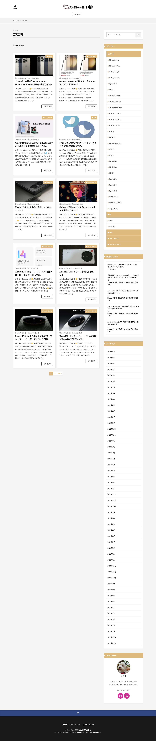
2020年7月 (111, 596)
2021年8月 (111, 518)
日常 (95, 117)
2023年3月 (111, 411)
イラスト (112, 227)
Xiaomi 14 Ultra (114, 66)
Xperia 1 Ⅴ (49, 182)
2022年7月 (111, 453)
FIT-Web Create (75, 733)
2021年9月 (111, 512)
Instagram (77, 14)
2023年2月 (111, 417)
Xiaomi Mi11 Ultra (115, 107)
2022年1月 (111, 488)
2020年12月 (111, 566)
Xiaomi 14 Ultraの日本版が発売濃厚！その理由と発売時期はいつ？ (123, 307)
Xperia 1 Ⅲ (113, 185)
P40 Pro (112, 155)
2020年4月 (111, 613)
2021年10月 (111, 506)
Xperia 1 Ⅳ (113, 179)
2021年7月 (111, 524)
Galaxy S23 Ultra (91, 182)
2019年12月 (111, 637)
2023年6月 (111, 393)
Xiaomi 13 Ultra (48, 246)
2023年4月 (111, 405)
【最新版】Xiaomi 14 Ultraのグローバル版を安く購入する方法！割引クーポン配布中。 (123, 276)
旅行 (110, 221)
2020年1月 (111, 631)
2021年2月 (111, 554)
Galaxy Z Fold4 (114, 125)
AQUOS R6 (113, 209)
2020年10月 (111, 578)
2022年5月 (111, 465)
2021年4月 (111, 542)
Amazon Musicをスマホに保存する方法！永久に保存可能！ (123, 323)
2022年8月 (111, 447)
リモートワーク (114, 244)
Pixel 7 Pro (113, 161)
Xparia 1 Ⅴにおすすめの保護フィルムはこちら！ (33, 209)
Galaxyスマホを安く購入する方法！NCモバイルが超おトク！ (77, 83)
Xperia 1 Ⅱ (113, 191)
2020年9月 (111, 584)
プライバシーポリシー (71, 724)
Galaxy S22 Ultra (115, 119)
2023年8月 (111, 381)
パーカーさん (114, 238)
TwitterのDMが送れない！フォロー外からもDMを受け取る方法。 (78, 144)
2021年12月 (111, 494)
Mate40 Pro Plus (115, 143)
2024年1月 (111, 369)
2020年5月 (111, 607)
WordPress (96, 733)
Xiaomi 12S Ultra (115, 102)
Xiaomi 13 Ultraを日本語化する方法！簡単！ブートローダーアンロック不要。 (33, 337)
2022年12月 (111, 429)
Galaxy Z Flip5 (92, 56)
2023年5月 (111, 399)
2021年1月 (111, 560)
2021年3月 (111, 548)
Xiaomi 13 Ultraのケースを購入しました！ (76, 273)
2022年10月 (111, 435)
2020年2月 (111, 625)
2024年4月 (111, 352)
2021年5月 (111, 536)
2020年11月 (111, 572)
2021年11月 (111, 500)
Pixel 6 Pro (113, 167)
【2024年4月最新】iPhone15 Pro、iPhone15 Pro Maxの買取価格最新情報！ (34, 83)
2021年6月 (111, 530)
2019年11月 (111, 643)
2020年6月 (111, 602)
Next (59, 373)
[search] (138, 34)
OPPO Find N (114, 197)
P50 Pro (112, 149)
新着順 (15, 45)
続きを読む (47, 106)
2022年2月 (111, 483)
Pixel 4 (111, 173)
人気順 (21, 45)
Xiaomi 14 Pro (114, 60)
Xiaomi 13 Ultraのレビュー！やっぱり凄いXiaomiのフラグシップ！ (77, 337)
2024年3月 (111, 358)
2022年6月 (111, 459)
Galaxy (111, 131)
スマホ (111, 54)
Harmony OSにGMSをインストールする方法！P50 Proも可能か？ (122, 265)
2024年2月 (111, 363)
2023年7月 (111, 387)
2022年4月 (111, 471)
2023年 (24, 21)
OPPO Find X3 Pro (116, 203)
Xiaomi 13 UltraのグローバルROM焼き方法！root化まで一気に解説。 (34, 273)
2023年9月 (111, 375)
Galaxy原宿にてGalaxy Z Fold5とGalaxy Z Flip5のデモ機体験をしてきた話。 (34, 144)
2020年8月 (111, 590)
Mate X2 (112, 137)
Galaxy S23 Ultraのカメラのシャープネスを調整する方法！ (77, 209)
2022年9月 (111, 441)
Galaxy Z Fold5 (48, 117)
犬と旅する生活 (85, 730)
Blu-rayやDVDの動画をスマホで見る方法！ (122, 282)
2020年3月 (111, 619)
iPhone (50, 56)
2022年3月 (111, 477)
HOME (17, 21)
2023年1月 (111, 423)
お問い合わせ (88, 724)
